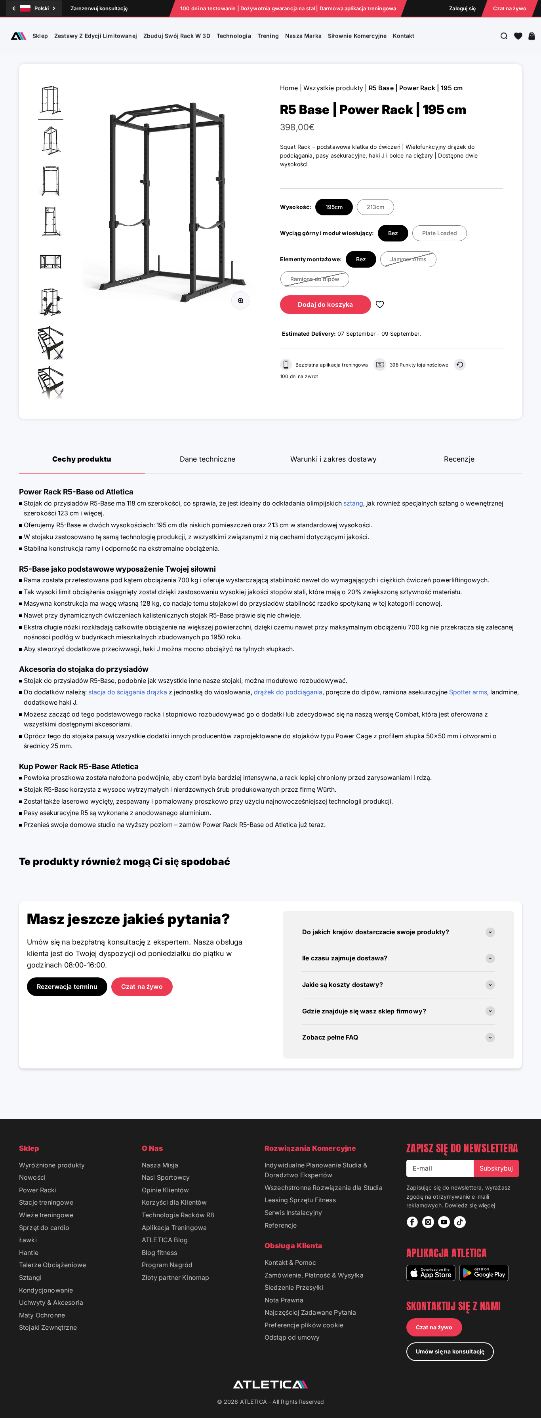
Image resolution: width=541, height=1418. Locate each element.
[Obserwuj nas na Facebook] (412, 1222)
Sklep (40, 35)
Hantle (28, 1252)
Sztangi (30, 1277)
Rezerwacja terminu (67, 986)
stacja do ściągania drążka (127, 692)
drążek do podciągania (288, 692)
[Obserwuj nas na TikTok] (460, 1222)
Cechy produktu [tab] (82, 459)
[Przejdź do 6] (50, 303)
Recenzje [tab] (459, 459)
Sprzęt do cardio (44, 1228)
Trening (268, 35)
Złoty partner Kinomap (175, 1277)
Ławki (28, 1240)
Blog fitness (159, 1252)
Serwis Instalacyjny (293, 1213)
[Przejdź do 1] (50, 101)
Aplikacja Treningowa (174, 1228)
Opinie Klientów (165, 1190)
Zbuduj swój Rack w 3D (176, 35)
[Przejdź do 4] (50, 222)
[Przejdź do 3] (50, 182)
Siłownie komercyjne (357, 35)
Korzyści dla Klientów (174, 1202)
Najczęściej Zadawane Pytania (310, 1312)
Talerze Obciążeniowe (52, 1265)
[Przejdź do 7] (50, 343)
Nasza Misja (160, 1165)
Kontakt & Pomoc (290, 1262)
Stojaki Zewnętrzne (48, 1327)
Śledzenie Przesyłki (294, 1287)
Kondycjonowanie (46, 1290)
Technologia (234, 35)
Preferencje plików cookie (304, 1325)
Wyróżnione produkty (52, 1165)
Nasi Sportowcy (166, 1177)
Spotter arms (468, 692)
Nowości (32, 1177)
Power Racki (38, 1190)
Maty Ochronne (42, 1315)
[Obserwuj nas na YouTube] (444, 1222)
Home (289, 88)
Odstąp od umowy (292, 1337)
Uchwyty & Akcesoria (51, 1302)
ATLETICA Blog (165, 1240)
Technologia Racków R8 (178, 1215)
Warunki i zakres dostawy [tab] (333, 459)
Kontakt (403, 35)
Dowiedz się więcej (470, 1205)
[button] (518, 36)
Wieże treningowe (46, 1215)
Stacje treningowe (46, 1202)
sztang (353, 503)
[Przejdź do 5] (50, 263)
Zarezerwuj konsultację (99, 8)
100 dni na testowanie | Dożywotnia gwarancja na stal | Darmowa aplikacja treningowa (288, 8)
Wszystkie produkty (333, 88)
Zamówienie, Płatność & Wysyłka (314, 1275)
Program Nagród (167, 1265)
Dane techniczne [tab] (208, 459)
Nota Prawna (284, 1300)
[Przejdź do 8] (50, 384)
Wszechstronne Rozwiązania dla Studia (324, 1188)
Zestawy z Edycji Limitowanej (95, 35)
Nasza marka (303, 35)
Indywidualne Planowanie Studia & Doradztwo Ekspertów (316, 1170)
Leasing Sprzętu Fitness (300, 1200)
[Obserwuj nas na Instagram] (428, 1222)
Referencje (281, 1225)
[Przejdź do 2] (50, 142)
